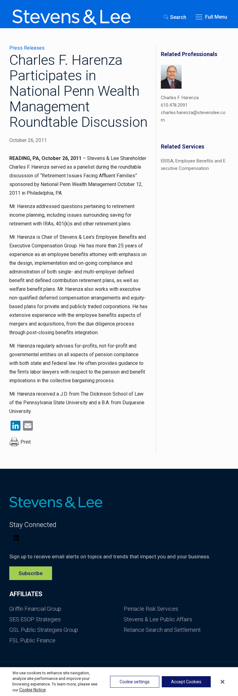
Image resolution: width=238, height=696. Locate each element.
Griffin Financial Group (35, 608)
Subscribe (31, 573)
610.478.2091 (174, 105)
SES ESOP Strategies (35, 619)
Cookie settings (135, 681)
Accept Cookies (186, 681)
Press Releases (27, 48)
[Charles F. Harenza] (171, 78)
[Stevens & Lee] (71, 17)
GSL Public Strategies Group (43, 630)
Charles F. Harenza (180, 97)
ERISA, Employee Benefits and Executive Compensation (193, 164)
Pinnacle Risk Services (151, 608)
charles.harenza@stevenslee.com (193, 116)
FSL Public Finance (32, 640)
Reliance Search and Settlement (162, 630)
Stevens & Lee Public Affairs (158, 619)
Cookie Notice (32, 689)
